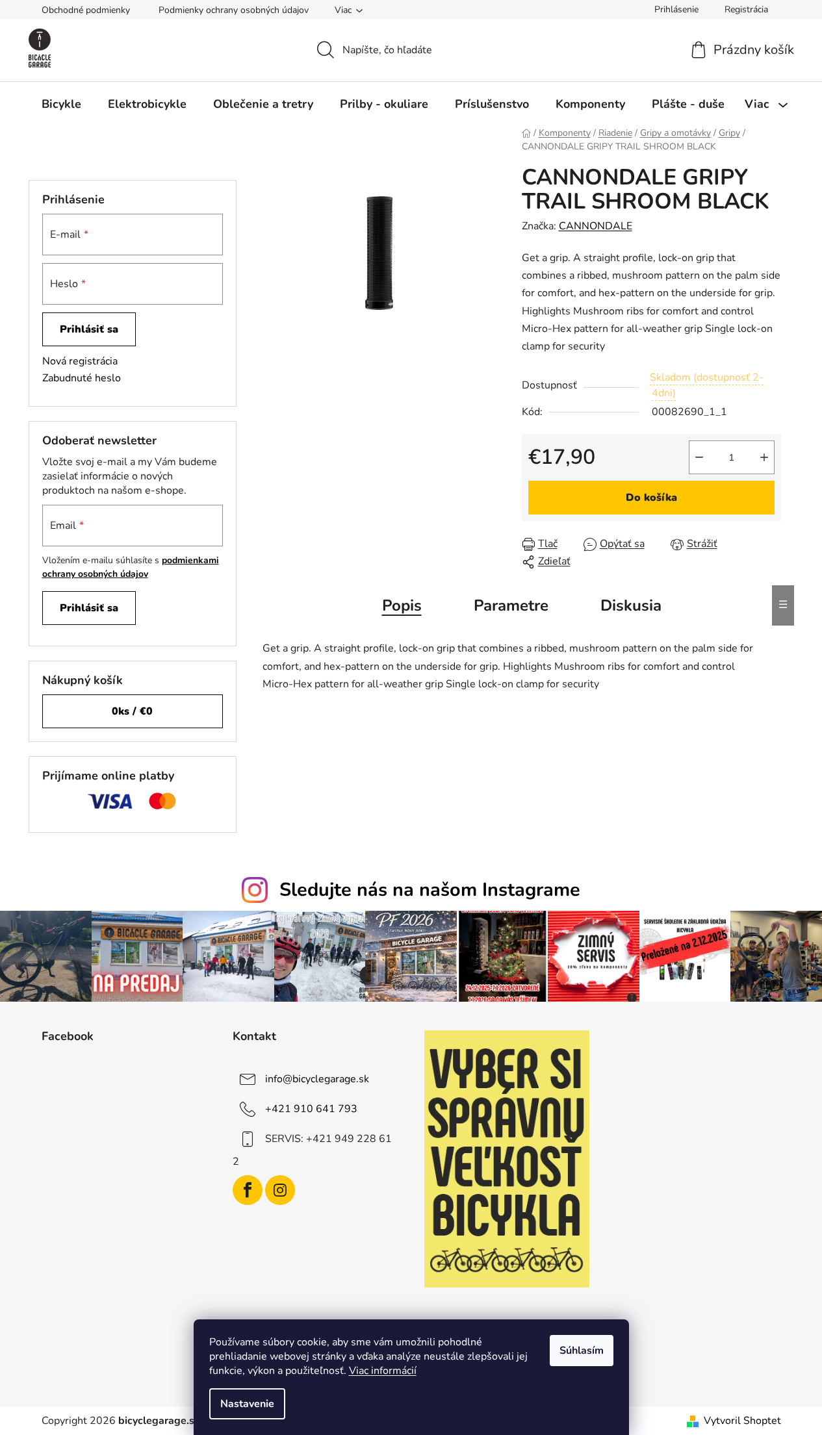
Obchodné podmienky (86, 10)
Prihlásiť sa (89, 329)
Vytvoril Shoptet (742, 1421)
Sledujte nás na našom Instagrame (429, 889)
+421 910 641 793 (311, 1109)
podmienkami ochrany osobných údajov (130, 566)
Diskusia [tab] (630, 605)
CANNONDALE (595, 226)
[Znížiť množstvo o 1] (699, 457)
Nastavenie (247, 1404)
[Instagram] (280, 1190)
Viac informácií (383, 1371)
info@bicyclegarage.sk (317, 1079)
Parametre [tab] (511, 605)
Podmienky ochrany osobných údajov (234, 10)
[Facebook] (248, 1190)
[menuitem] (61, 104)
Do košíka (651, 497)
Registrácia (746, 9)
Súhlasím (581, 1350)
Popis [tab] (402, 605)
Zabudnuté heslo (81, 378)
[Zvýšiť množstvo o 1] (764, 457)
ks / (132, 711)
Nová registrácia (80, 361)
